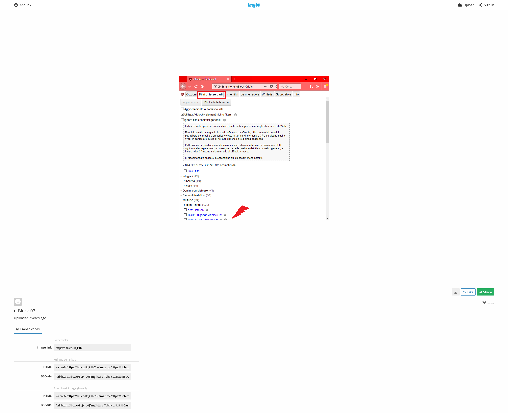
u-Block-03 (25, 311)
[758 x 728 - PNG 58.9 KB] (456, 292)
